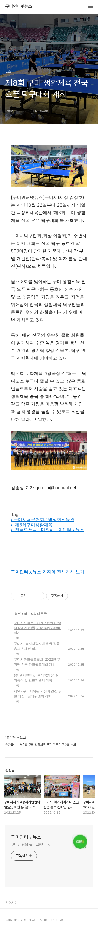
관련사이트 (12, 903)
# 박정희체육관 (59, 519)
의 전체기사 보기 (47, 571)
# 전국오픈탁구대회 (30, 529)
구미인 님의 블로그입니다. (30, 844)
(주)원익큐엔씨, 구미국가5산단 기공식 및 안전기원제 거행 (36, 677)
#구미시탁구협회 (27, 519)
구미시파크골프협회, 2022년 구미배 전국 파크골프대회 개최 (37, 661)
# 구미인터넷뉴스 (67, 529)
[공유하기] (31, 596)
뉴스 (17, 613)
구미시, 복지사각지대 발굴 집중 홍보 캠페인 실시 (37, 646)
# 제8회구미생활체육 (32, 524)
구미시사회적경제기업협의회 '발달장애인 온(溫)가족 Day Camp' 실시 (37, 628)
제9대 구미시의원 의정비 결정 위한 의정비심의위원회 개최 (38, 693)
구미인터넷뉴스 (18, 6)
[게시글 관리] (38, 596)
